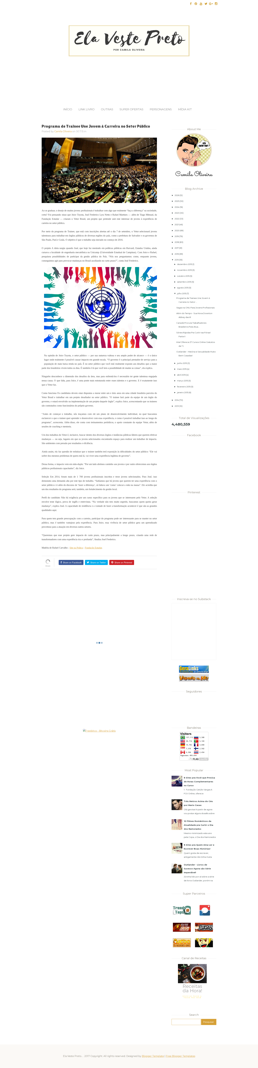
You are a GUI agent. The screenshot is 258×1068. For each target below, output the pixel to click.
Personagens (161, 109)
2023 (177, 213)
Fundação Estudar (93, 547)
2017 (177, 248)
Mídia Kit (185, 109)
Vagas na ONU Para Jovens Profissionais (195, 307)
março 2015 (182, 380)
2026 (177, 195)
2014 (177, 400)
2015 (177, 260)
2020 (177, 230)
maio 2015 (181, 369)
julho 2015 (181, 293)
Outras (107, 109)
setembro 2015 (184, 282)
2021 (177, 224)
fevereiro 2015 (184, 386)
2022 (177, 218)
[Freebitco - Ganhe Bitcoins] (99, 730)
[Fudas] (204, 931)
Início (67, 109)
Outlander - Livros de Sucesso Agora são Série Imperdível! (197, 869)
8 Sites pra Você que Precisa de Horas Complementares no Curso (199, 781)
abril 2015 (181, 375)
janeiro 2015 (182, 392)
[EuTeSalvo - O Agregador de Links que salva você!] (182, 931)
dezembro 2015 (184, 264)
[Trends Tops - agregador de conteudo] (182, 914)
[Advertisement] (129, 79)
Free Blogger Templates (180, 1056)
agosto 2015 (182, 287)
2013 (177, 406)
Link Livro (87, 109)
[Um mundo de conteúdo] (204, 946)
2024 (177, 207)
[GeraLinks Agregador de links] (194, 672)
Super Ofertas (131, 109)
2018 (177, 242)
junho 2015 (182, 363)
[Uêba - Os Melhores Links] (182, 946)
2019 (177, 236)
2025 (177, 201)
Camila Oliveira (63, 131)
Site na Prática (76, 547)
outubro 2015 (183, 276)
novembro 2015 (184, 270)
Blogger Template (153, 1056)
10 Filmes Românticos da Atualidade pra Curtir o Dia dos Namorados (198, 825)
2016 (177, 254)
